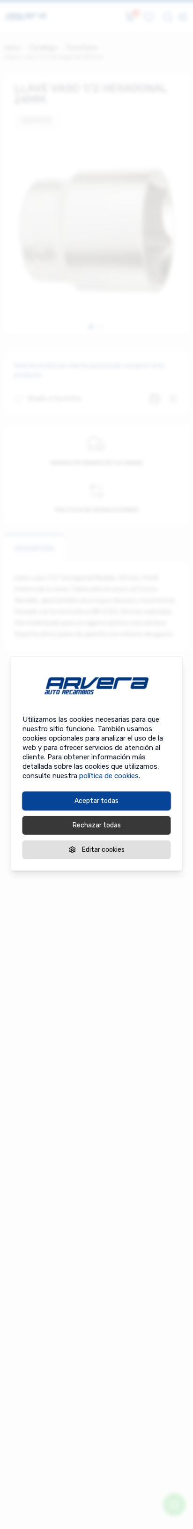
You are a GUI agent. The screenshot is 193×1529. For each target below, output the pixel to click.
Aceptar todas (96, 801)
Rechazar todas (97, 825)
